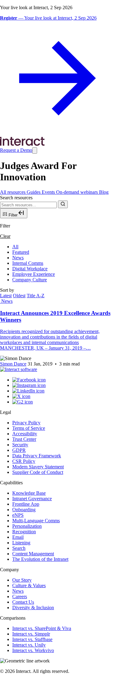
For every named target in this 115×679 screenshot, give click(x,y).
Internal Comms (27, 263)
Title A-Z (35, 295)
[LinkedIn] (28, 390)
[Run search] (63, 204)
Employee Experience (33, 274)
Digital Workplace (30, 268)
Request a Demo (16, 150)
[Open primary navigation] (34, 150)
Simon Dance (13, 363)
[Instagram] (29, 385)
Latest (6, 295)
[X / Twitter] (21, 396)
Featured (20, 252)
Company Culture (29, 279)
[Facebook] (29, 379)
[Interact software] (18, 369)
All (15, 246)
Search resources (16, 197)
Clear (5, 236)
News (18, 257)
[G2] (22, 401)
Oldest (19, 295)
